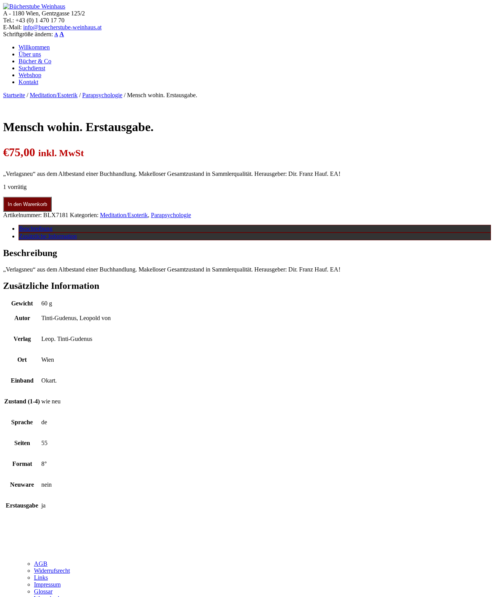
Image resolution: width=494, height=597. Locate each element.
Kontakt (28, 82)
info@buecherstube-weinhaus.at (62, 27)
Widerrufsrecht (52, 570)
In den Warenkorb (27, 204)
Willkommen (34, 47)
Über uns (30, 54)
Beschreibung (35, 228)
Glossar (43, 591)
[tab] (255, 229)
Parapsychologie (102, 95)
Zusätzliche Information (48, 236)
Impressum (47, 584)
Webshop (30, 75)
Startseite (14, 95)
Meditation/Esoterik (54, 95)
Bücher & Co (35, 61)
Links (41, 577)
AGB (40, 563)
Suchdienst (32, 68)
